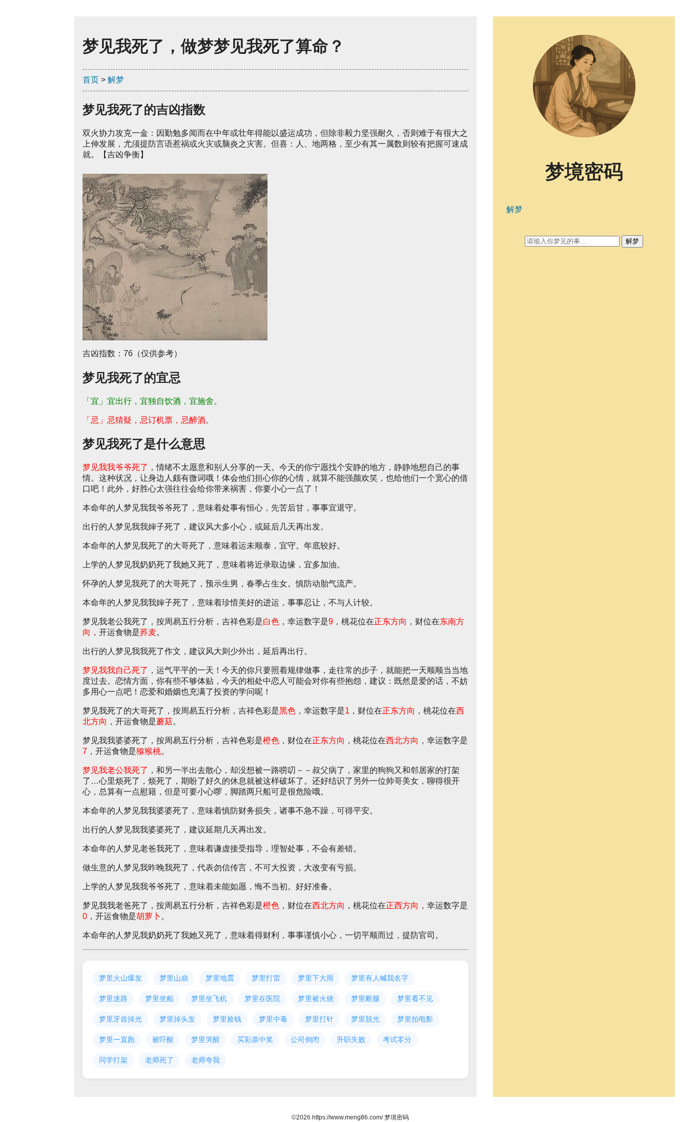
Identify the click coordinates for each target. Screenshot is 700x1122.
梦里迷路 (113, 998)
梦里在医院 (262, 998)
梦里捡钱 (227, 1019)
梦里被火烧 (316, 998)
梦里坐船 (159, 998)
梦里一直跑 (117, 1039)
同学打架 (113, 1060)
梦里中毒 (273, 1019)
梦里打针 (319, 1019)
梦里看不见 (415, 998)
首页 (91, 79)
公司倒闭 (305, 1039)
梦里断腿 (365, 998)
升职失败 (351, 1039)
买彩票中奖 (255, 1039)
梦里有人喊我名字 (379, 978)
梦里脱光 (365, 1019)
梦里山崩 (173, 978)
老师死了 (159, 1060)
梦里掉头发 (177, 1019)
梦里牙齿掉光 (120, 1019)
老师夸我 (205, 1060)
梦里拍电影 (415, 1019)
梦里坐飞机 (209, 998)
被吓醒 (163, 1039)
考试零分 (397, 1039)
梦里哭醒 (205, 1039)
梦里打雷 (266, 978)
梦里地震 (219, 978)
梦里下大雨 (316, 978)
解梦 (116, 79)
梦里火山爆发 (120, 978)
